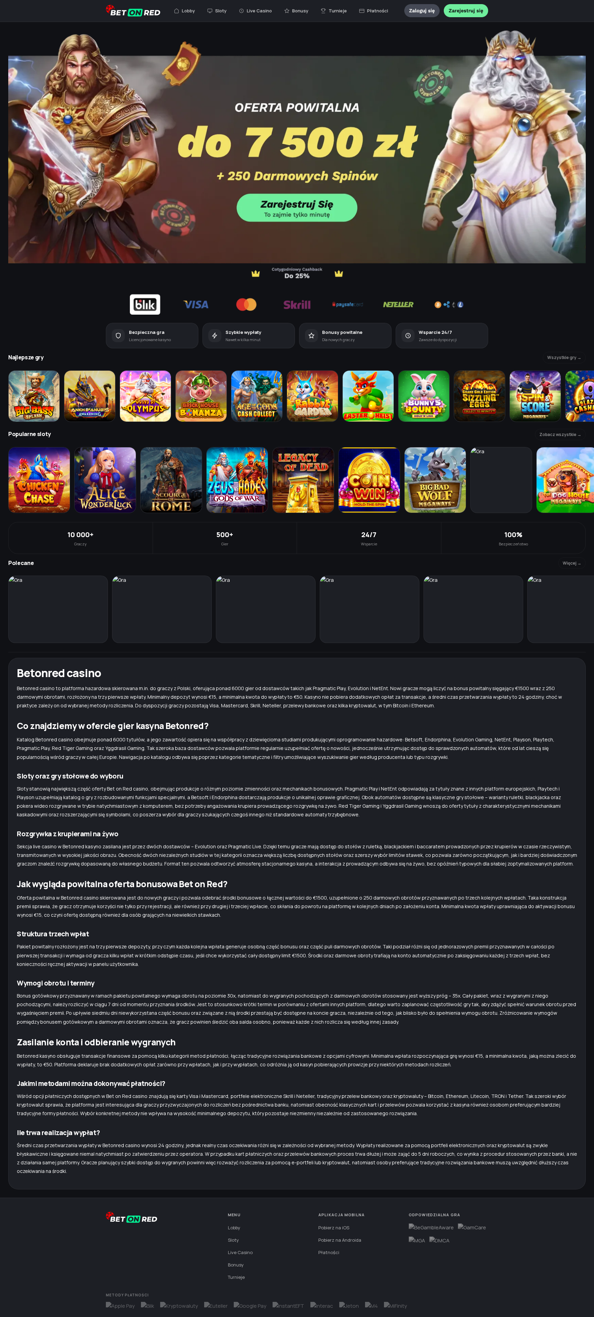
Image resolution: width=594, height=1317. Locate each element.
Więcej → (572, 563)
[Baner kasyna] (297, 172)
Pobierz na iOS (333, 1228)
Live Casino (259, 11)
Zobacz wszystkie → (560, 434)
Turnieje (338, 11)
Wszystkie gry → (564, 357)
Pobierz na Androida (339, 1240)
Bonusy (300, 11)
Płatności (377, 11)
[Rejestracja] (466, 10)
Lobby (188, 11)
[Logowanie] (422, 10)
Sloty (221, 11)
